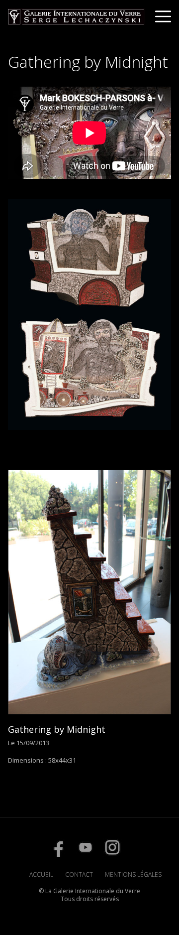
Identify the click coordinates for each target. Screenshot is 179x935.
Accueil (41, 874)
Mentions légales (133, 874)
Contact (79, 874)
